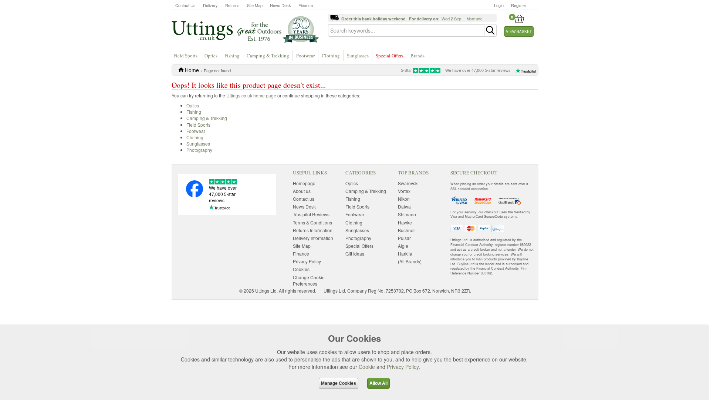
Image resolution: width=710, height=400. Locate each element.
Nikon (404, 199)
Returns (232, 5)
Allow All (378, 383)
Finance (305, 5)
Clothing (331, 55)
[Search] (490, 30)
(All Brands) (410, 261)
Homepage (304, 183)
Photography (199, 150)
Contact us (303, 199)
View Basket (519, 31)
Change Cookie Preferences (309, 280)
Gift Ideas (354, 253)
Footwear (305, 55)
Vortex (404, 191)
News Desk (280, 5)
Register (518, 5)
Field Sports (185, 55)
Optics (210, 55)
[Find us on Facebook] (194, 195)
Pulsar (404, 238)
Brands (417, 55)
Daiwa (404, 206)
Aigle (403, 246)
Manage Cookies (338, 383)
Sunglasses (358, 55)
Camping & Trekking (268, 55)
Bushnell (407, 230)
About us (302, 191)
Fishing (232, 55)
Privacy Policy (403, 366)
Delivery (210, 5)
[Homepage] (245, 29)
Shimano (407, 214)
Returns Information (312, 230)
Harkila (405, 253)
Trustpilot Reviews (311, 214)
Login (499, 5)
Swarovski (408, 183)
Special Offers (389, 55)
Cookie (367, 366)
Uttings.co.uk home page (251, 95)
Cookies (301, 269)
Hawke (405, 222)
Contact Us (185, 5)
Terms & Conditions (312, 222)
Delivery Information (313, 238)
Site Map (255, 5)
